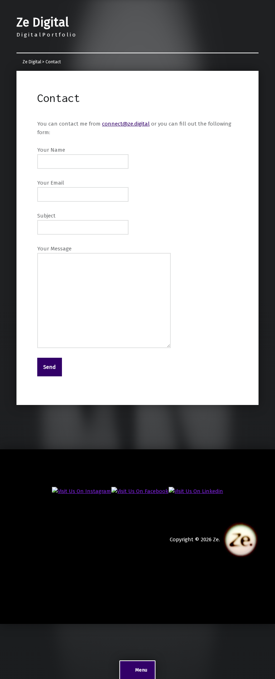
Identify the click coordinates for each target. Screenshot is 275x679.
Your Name (51, 150)
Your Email (50, 183)
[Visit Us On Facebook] (139, 491)
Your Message (54, 248)
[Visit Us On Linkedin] (195, 491)
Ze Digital (42, 22)
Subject (46, 216)
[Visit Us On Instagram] (81, 491)
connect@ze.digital (126, 124)
